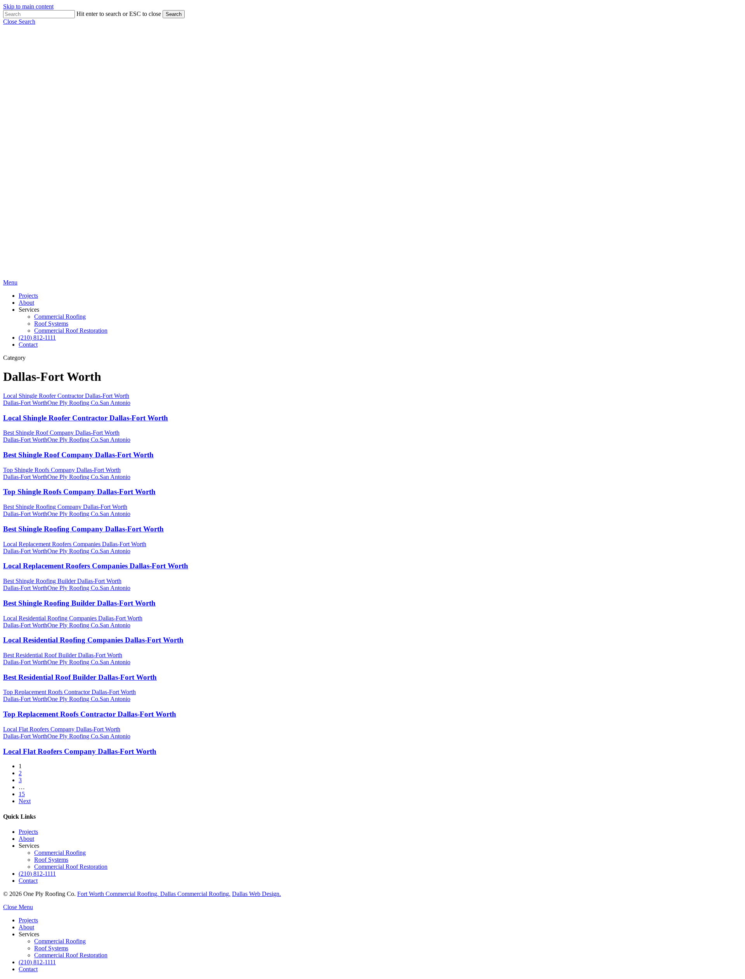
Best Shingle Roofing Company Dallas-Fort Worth (83, 529)
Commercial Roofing (60, 852)
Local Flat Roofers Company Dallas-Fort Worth (79, 751)
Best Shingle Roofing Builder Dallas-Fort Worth (79, 603)
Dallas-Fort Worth (25, 402)
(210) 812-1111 (37, 873)
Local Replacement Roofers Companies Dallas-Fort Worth (95, 566)
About (26, 838)
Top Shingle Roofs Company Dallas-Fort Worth (79, 492)
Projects (28, 831)
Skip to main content (28, 6)
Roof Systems (51, 859)
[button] (19, 21)
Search (174, 14)
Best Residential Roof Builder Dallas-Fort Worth (80, 677)
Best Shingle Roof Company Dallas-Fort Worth (78, 455)
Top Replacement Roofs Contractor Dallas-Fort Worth (89, 714)
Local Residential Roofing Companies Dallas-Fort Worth (93, 640)
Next (25, 801)
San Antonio (115, 402)
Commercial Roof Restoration (70, 866)
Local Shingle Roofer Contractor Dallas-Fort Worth (85, 418)
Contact (28, 880)
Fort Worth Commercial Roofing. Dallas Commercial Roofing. (153, 893)
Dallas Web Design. (256, 893)
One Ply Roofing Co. (73, 402)
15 (22, 794)
